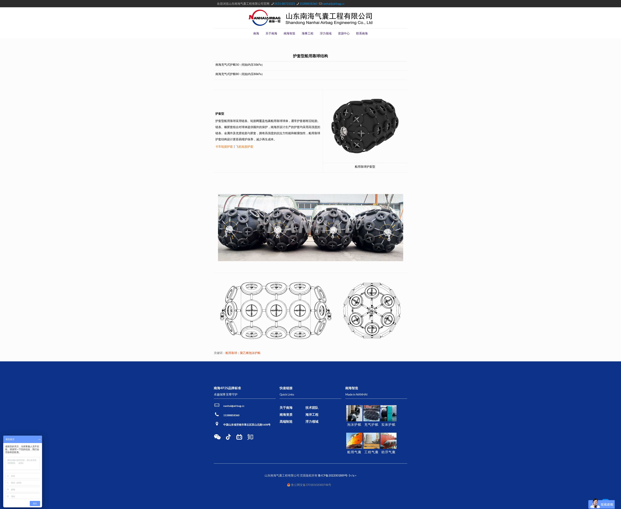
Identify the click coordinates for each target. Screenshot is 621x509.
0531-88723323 (284, 3)
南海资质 (286, 414)
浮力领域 (311, 421)
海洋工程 (311, 414)
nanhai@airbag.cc (333, 3)
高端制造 (286, 421)
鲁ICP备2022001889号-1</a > (337, 475)
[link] (217, 436)
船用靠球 (231, 353)
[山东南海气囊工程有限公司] (310, 17)
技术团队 (311, 407)
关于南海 (286, 407)
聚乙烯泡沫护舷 (250, 353)
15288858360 (308, 3)
